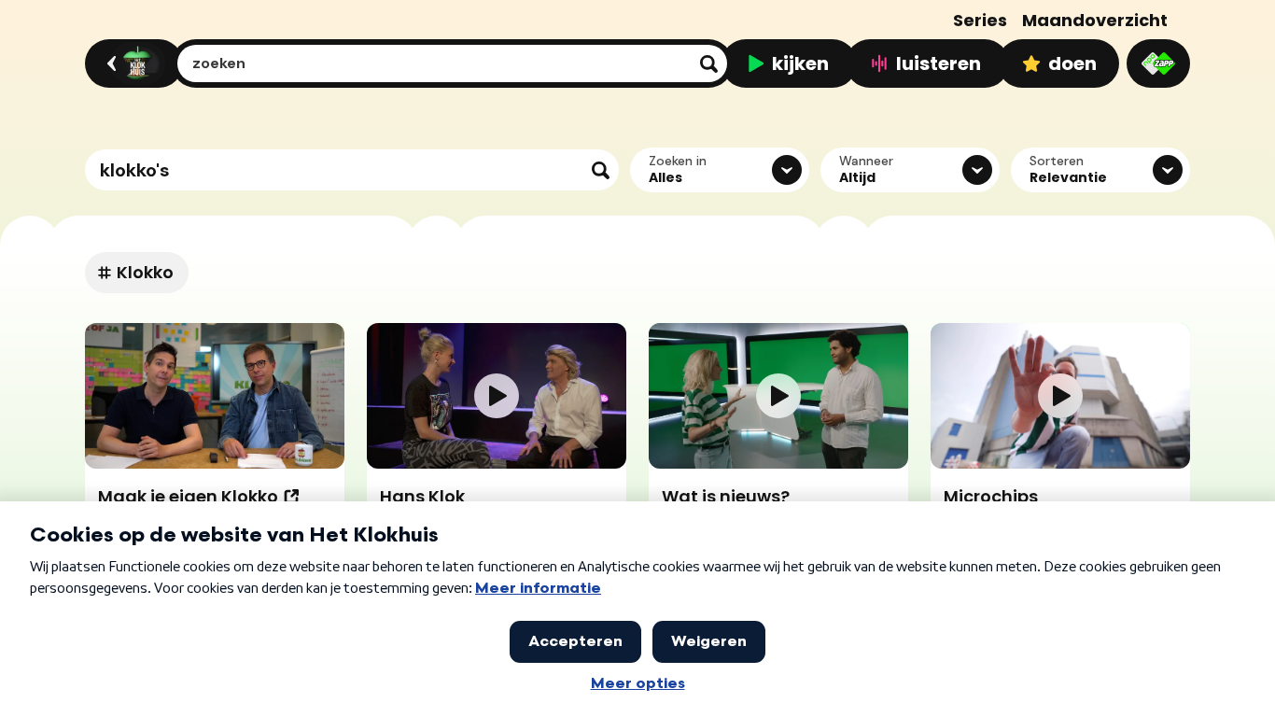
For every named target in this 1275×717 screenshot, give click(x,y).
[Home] (131, 63)
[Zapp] (1158, 63)
